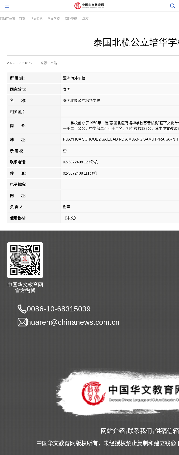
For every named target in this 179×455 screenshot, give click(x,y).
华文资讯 (36, 18)
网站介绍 (113, 430)
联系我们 (140, 430)
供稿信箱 (167, 430)
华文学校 (54, 18)
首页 (22, 18)
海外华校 (71, 18)
